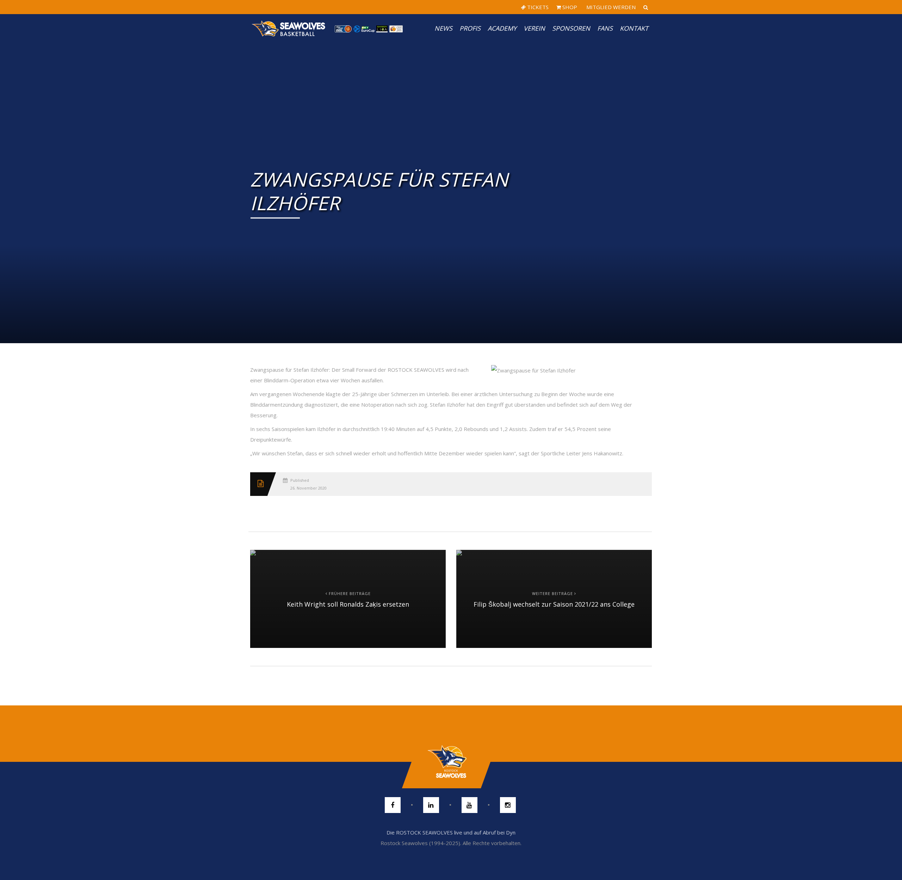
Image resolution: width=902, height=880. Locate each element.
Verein (534, 28)
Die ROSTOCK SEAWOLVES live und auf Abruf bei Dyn (451, 832)
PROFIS (470, 28)
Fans (605, 28)
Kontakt (634, 28)
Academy (502, 28)
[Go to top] (451, 761)
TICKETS (537, 7)
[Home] (289, 28)
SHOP (569, 7)
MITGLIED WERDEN (610, 7)
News (443, 28)
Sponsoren (571, 28)
